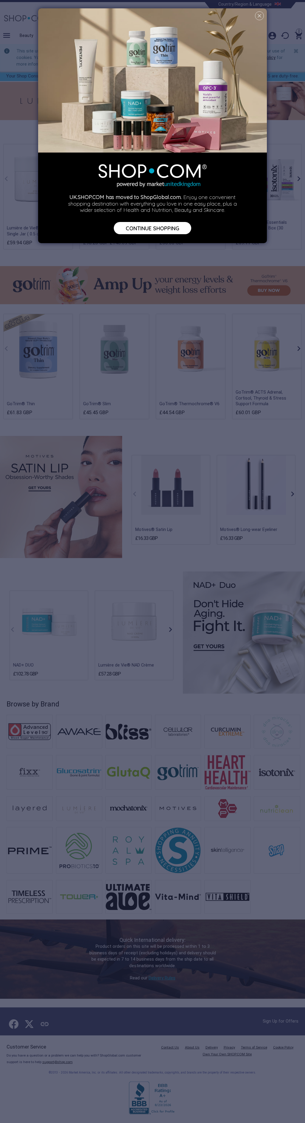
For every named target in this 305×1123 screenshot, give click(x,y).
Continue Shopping (152, 228)
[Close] (259, 16)
